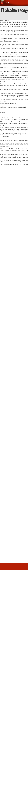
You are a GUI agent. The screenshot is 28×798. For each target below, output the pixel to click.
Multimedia (3, 19)
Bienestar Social (14, 19)
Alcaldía (8, 19)
